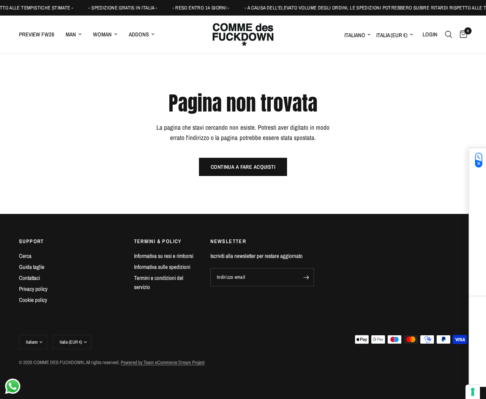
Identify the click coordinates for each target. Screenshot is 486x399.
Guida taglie (31, 267)
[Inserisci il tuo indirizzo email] (306, 277)
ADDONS (139, 34)
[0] (461, 34)
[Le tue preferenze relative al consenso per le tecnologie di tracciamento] (472, 392)
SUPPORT (31, 241)
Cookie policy (33, 300)
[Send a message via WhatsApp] (13, 386)
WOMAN (102, 34)
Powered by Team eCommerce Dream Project (163, 362)
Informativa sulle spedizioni (162, 267)
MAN (71, 34)
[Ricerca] (448, 34)
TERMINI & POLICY (158, 241)
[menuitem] (39, 34)
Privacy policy (33, 289)
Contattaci (29, 278)
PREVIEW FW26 (36, 34)
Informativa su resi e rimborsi (163, 256)
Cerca (25, 256)
